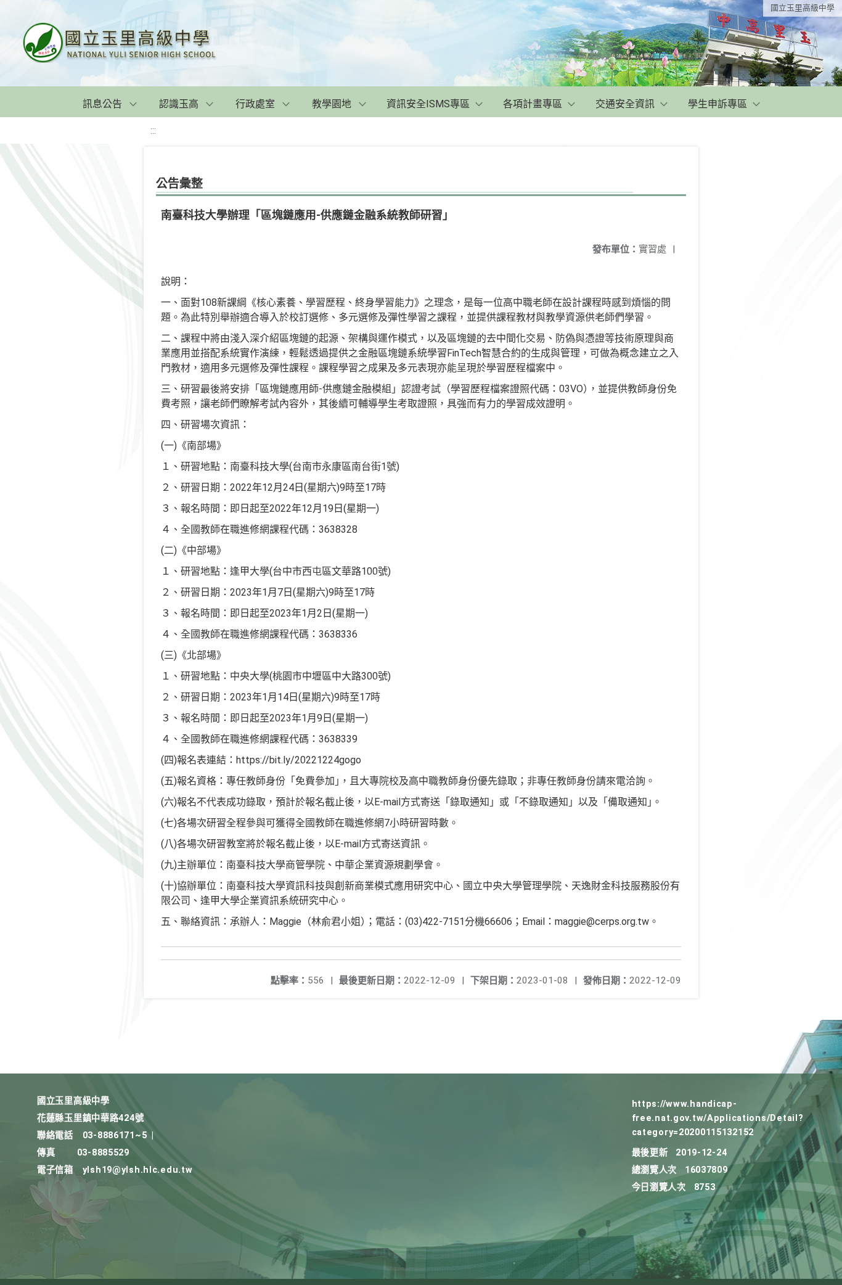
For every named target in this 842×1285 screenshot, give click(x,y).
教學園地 (331, 104)
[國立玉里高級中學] (134, 43)
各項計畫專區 (532, 104)
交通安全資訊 (625, 104)
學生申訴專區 (717, 104)
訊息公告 (102, 104)
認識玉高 (178, 104)
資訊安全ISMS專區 (428, 104)
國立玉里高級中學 (802, 7)
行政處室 (255, 104)
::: (153, 130)
